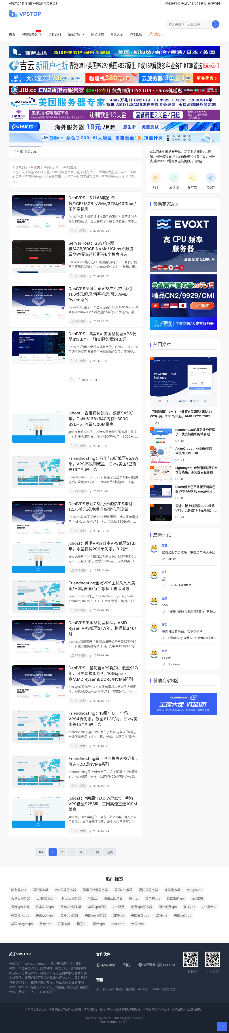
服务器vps (18, 890)
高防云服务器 (148, 890)
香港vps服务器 (70, 907)
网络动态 (97, 34)
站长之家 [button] (74, 34)
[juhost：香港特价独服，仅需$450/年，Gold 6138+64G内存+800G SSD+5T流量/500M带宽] (38, 426)
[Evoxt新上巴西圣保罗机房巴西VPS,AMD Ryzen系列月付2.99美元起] (161, 492)
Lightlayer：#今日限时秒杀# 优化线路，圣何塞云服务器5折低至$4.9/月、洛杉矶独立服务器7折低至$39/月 (196, 470)
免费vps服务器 (141, 907)
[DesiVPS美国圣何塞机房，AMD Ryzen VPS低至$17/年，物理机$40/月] (38, 636)
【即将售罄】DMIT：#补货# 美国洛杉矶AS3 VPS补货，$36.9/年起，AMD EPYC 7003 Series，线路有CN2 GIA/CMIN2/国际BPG (181, 414)
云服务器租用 (46, 898)
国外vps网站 (69, 915)
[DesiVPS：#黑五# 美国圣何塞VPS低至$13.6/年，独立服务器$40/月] (38, 347)
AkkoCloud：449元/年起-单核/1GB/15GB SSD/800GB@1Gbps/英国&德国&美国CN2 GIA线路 (195, 451)
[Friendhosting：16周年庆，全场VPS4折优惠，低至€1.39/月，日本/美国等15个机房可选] (38, 727)
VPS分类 (200, 3)
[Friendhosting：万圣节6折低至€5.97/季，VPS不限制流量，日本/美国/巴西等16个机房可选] (38, 472)
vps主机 (197, 898)
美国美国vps (140, 915)
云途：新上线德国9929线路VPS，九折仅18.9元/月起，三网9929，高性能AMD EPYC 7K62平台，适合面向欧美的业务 (195, 508)
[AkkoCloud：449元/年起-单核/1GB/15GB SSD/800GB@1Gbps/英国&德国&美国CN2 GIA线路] (161, 454)
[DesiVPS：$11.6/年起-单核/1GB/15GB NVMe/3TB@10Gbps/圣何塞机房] (38, 211)
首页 (12, 34)
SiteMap (156, 989)
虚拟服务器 (172, 890)
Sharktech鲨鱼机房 (179, 585)
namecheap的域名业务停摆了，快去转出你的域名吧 (195, 432)
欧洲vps (161, 915)
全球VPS (187, 3)
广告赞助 (129, 989)
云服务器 (214, 3)
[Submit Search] (215, 24)
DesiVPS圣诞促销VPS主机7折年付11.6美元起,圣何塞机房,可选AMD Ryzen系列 (100, 294)
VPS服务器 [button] (29, 34)
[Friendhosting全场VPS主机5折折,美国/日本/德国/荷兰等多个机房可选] (38, 596)
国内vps (118, 915)
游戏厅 (158, 34)
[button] (222, 1026)
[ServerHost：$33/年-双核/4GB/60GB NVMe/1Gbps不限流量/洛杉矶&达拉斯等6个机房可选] (38, 256)
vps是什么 (209, 907)
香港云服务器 (20, 898)
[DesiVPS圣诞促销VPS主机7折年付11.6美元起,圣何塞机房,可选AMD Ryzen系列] (38, 302)
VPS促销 (80, 230)
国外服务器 (40, 890)
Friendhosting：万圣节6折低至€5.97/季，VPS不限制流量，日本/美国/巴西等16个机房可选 (103, 464)
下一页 (94, 852)
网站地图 (169, 989)
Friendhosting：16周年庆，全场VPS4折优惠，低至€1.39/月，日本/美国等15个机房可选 (103, 719)
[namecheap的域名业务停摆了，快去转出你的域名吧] (161, 435)
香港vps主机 (20, 907)
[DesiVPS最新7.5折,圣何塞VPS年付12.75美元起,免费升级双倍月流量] (38, 517)
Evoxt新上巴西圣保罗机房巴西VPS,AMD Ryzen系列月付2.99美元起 (195, 489)
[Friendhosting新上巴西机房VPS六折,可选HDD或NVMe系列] (38, 772)
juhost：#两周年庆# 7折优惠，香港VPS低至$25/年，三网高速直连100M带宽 (102, 804)
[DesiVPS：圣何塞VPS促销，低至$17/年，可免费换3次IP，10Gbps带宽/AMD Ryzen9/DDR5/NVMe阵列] (38, 681)
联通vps (189, 907)
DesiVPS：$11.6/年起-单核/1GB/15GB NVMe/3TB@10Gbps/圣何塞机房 (102, 203)
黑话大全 (116, 34)
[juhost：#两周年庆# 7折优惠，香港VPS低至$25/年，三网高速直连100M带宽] (38, 811)
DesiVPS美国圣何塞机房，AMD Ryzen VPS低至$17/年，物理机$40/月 (102, 628)
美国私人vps (45, 915)
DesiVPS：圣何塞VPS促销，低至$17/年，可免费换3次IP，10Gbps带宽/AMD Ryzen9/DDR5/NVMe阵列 (103, 673)
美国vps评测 (97, 907)
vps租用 (118, 907)
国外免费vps (168, 907)
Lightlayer (174, 664)
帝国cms (137, 924)
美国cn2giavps (22, 924)
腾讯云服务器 (113, 898)
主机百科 (55, 34)
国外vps (99, 924)
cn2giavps (194, 890)
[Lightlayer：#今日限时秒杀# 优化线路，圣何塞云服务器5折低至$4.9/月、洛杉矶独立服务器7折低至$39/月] (161, 473)
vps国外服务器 (65, 890)
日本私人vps (45, 907)
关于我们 (102, 989)
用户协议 (116, 989)
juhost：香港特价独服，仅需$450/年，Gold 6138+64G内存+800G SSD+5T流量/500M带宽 (100, 418)
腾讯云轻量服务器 (95, 890)
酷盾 (177, 1009)
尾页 (110, 852)
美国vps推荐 (123, 890)
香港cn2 (45, 924)
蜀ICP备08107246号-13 (114, 1022)
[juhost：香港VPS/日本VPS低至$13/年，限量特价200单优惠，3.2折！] (38, 557)
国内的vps (152, 898)
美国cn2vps (182, 915)
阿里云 (92, 898)
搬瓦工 (81, 924)
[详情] (199, 161)
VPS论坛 (136, 34)
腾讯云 (134, 898)
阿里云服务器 (71, 898)
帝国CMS (157, 1009)
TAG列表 (142, 989)
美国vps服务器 (95, 915)
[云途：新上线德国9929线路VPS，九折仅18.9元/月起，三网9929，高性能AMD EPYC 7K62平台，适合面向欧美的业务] (161, 511)
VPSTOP (30, 14)
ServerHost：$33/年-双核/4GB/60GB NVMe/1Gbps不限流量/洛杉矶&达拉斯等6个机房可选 (100, 249)
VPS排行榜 (172, 3)
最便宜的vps (176, 898)
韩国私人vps (20, 915)
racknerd (118, 924)
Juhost (172, 558)
